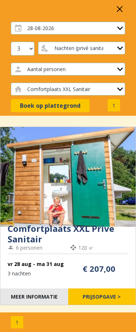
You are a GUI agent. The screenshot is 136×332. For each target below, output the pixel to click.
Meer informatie (34, 296)
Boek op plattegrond (50, 106)
